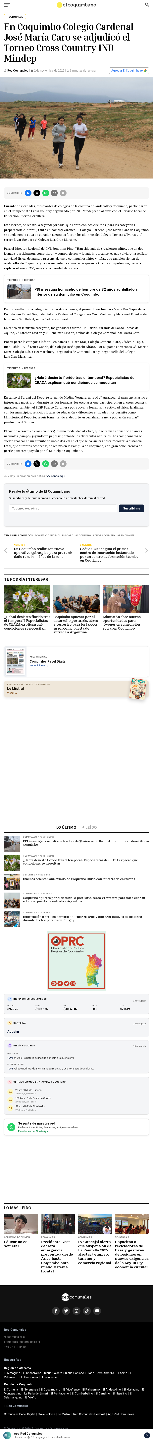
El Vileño (30, 1397)
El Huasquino (29, 1377)
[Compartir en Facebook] (28, 193)
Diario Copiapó (74, 1373)
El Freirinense (49, 1377)
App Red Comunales (121, 1414)
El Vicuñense (71, 1389)
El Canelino (103, 1393)
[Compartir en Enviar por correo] (54, 193)
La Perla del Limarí (36, 1393)
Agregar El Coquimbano (127, 70)
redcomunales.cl (14, 1337)
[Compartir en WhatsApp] (45, 193)
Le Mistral (64, 1414)
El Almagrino (12, 1373)
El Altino (122, 1373)
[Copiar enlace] (63, 193)
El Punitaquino (60, 1393)
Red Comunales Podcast (89, 1414)
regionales (126, 535)
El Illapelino (120, 1393)
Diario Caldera (53, 1373)
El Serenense (29, 1389)
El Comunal (11, 1389)
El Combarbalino (82, 1393)
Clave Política (46, 1414)
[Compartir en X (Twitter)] (36, 193)
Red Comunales (17, 70)
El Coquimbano (50, 1389)
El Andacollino (112, 1389)
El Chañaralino (32, 1373)
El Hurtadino (131, 1389)
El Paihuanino (91, 1389)
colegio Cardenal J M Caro (54, 535)
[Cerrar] (147, 1435)
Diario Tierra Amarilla (100, 1373)
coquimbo (84, 535)
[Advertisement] (76, 729)
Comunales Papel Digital (19, 1414)
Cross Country (104, 535)
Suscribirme (131, 508)
